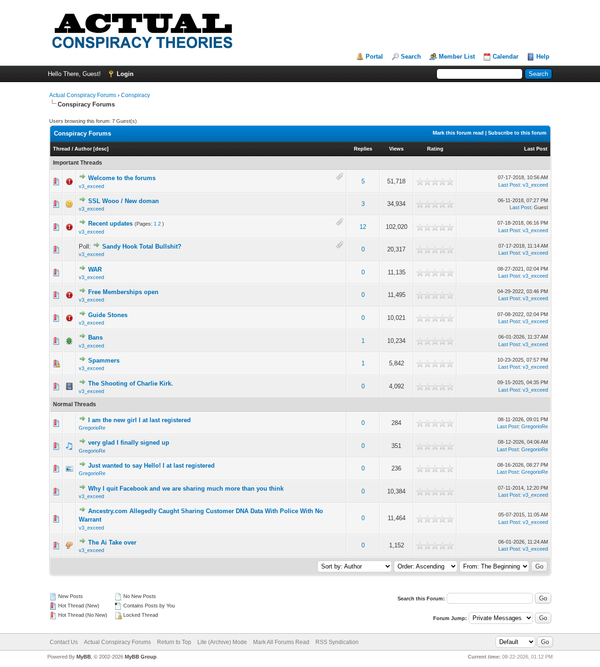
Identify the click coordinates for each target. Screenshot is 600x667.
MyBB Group (141, 656)
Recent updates (110, 223)
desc (101, 149)
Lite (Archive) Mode (222, 642)
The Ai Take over (112, 542)
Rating (435, 149)
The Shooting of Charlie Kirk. (130, 383)
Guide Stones (108, 314)
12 (363, 226)
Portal (374, 56)
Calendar (505, 56)
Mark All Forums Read (281, 642)
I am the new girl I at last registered (139, 420)
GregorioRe (92, 428)
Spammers (104, 360)
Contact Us (64, 642)
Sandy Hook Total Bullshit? (141, 246)
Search (411, 56)
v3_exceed (91, 186)
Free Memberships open (123, 292)
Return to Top (174, 642)
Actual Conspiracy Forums (82, 95)
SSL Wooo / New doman (123, 201)
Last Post (536, 149)
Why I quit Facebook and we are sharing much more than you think (186, 488)
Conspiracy (135, 95)
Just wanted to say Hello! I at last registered (151, 465)
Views (396, 149)
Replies (363, 149)
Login (125, 73)
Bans (95, 337)
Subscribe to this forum (517, 133)
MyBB (83, 656)
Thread (61, 149)
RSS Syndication (337, 642)
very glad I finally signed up (128, 442)
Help (542, 56)
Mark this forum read (458, 133)
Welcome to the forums (122, 178)
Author (83, 149)
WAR (95, 269)
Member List (457, 56)
